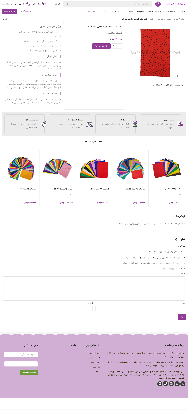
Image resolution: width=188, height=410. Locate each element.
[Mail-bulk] (171, 383)
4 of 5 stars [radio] (166, 269)
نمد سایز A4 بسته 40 (28, 189)
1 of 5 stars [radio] (173, 269)
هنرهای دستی (172, 19)
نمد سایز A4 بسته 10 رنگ (99, 189)
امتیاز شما (181, 269)
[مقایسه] (151, 167)
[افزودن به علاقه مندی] (151, 172)
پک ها (97, 371)
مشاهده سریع (151, 161)
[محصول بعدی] (3, 19)
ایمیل (90, 303)
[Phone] (165, 383)
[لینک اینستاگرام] (59, 4)
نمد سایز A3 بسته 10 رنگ (172, 189)
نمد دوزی (159, 19)
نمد (151, 19)
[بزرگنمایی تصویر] (178, 76)
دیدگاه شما (179, 274)
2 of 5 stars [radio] (171, 269)
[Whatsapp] (177, 383)
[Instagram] (182, 383)
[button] (151, 155)
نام (183, 303)
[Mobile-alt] (159, 383)
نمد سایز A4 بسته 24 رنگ (63, 189)
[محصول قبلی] (8, 19)
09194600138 (25, 11)
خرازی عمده (92, 11)
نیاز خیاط (96, 367)
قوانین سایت (94, 358)
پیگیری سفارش (8, 11)
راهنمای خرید (94, 353)
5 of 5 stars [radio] (164, 269)
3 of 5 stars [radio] (169, 269)
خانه (182, 19)
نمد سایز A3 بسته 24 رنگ (135, 189)
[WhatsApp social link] (56, 4)
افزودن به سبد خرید (101, 46)
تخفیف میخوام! (29, 372)
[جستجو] (67, 4)
